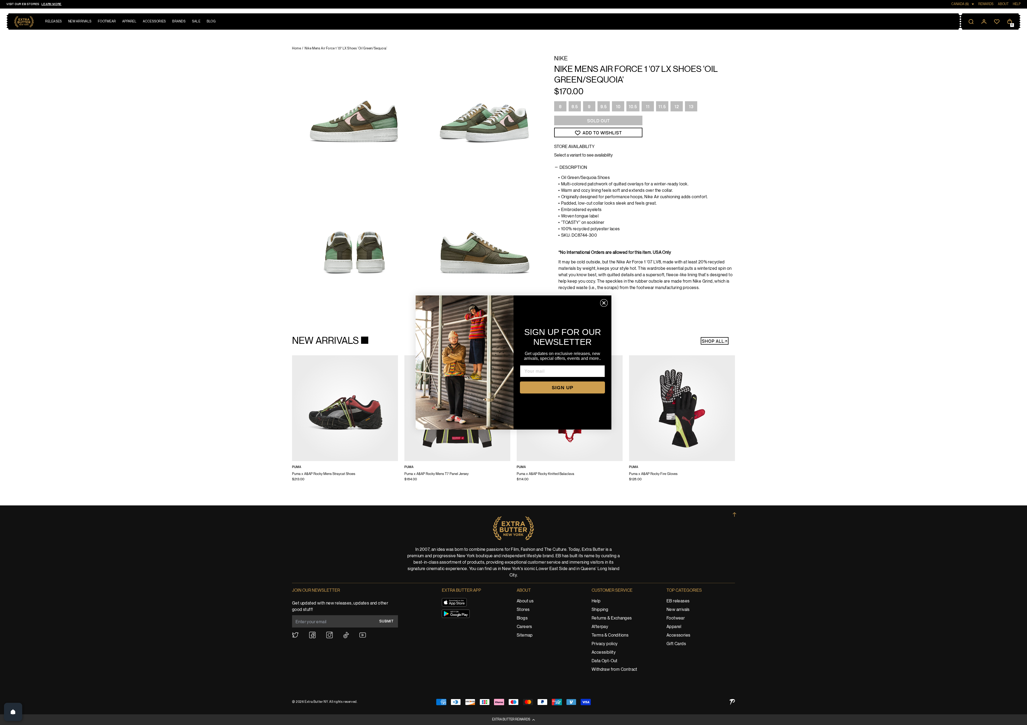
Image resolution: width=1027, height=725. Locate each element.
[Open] (13, 712)
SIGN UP (562, 387)
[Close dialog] (604, 303)
